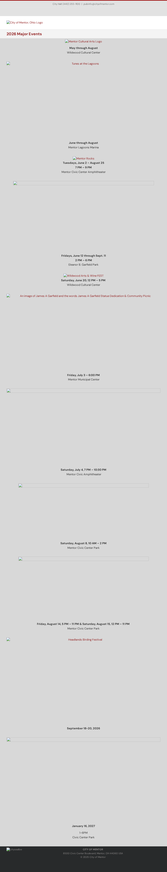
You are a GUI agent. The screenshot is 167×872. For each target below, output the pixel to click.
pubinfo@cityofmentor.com (99, 3)
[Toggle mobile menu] (158, 22)
